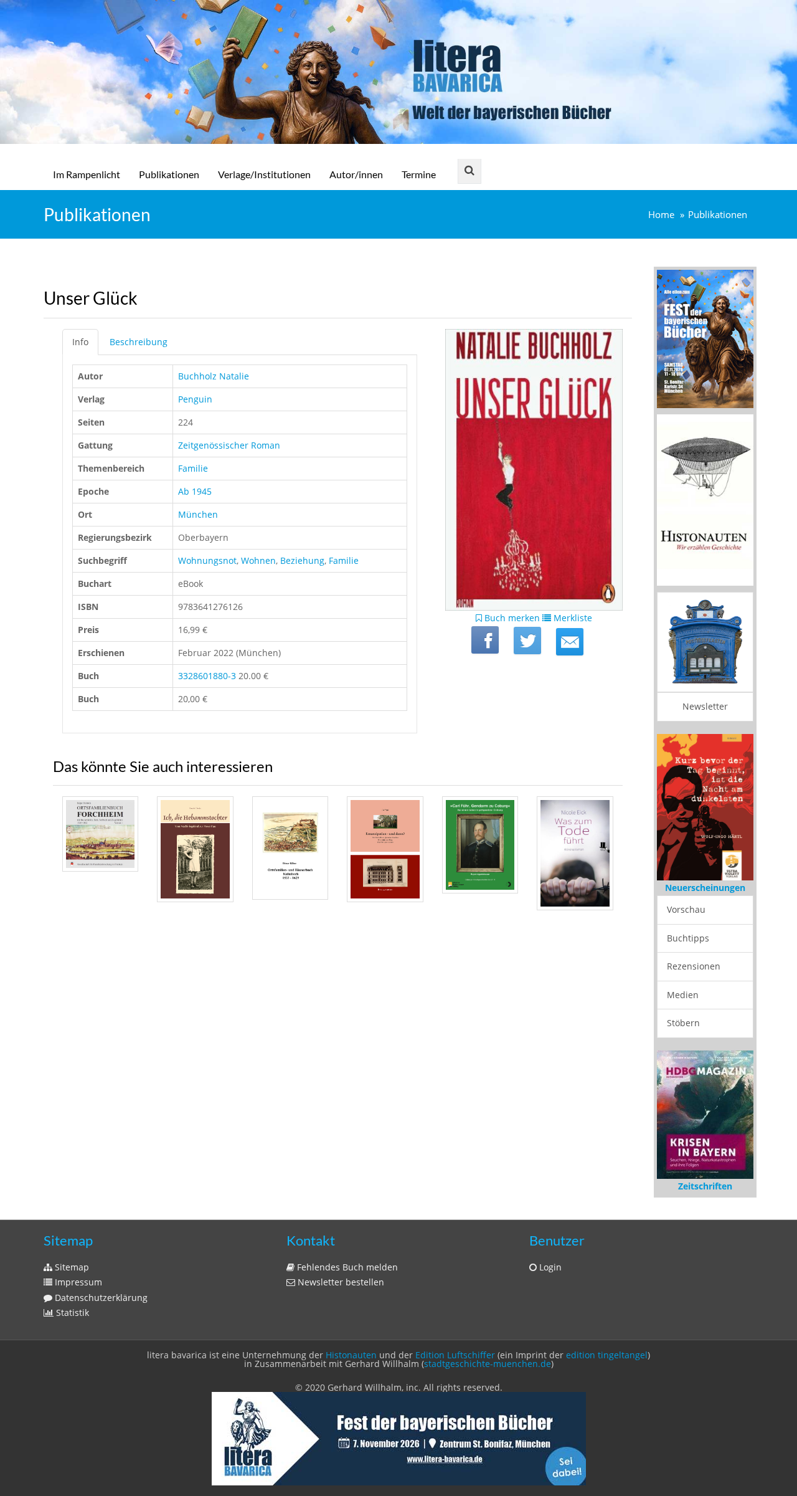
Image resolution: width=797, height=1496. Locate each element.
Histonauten (351, 1355)
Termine (419, 174)
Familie (193, 468)
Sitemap (70, 1267)
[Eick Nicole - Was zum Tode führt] (575, 853)
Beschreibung (138, 342)
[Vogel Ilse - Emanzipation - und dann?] (385, 849)
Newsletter (705, 706)
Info (80, 342)
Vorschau (686, 909)
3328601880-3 (207, 676)
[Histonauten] (705, 337)
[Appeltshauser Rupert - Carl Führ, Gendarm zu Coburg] (480, 845)
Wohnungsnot (207, 560)
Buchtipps (688, 938)
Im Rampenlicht (86, 174)
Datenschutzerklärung (100, 1297)
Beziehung (302, 560)
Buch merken (511, 618)
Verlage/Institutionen (264, 174)
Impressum (77, 1282)
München (198, 514)
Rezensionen (693, 966)
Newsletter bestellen (339, 1282)
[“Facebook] (485, 640)
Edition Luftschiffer (455, 1355)
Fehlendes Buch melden (346, 1267)
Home (661, 214)
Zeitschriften (705, 1186)
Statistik (71, 1312)
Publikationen (169, 174)
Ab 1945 (195, 491)
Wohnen (258, 560)
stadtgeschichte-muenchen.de (487, 1364)
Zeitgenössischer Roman (229, 445)
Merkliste (571, 618)
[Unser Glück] (569, 641)
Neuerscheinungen (705, 887)
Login (549, 1267)
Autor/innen (356, 174)
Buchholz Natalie (213, 376)
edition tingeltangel (607, 1355)
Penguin (195, 399)
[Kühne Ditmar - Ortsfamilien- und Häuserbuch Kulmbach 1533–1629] (290, 848)
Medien (683, 995)
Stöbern (683, 1023)
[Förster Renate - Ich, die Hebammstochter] (195, 849)
